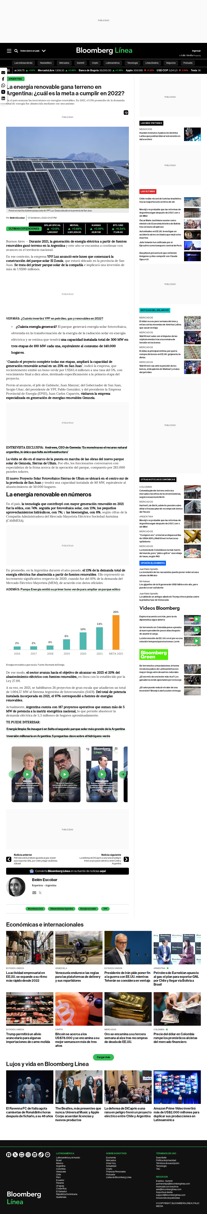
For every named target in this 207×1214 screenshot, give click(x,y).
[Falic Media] (181, 55)
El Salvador (61, 1191)
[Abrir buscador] (16, 51)
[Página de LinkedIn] (34, 1154)
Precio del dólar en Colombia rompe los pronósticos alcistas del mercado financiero (175, 1038)
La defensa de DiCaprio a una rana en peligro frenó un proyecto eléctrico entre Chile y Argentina (100, 861)
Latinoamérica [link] (113, 63)
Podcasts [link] (187, 63)
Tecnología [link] (132, 63)
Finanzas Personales (116, 1171)
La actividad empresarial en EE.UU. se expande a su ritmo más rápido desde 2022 (26, 976)
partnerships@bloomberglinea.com (173, 1183)
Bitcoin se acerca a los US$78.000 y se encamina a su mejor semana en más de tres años (77, 1040)
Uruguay (60, 1185)
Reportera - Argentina (44, 885)
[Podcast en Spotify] (47, 1154)
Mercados (111, 1160)
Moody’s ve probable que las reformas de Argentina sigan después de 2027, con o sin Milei (160, 212)
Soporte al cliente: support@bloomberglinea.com (170, 1193)
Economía (111, 1157)
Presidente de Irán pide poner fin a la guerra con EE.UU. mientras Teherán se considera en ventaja (127, 976)
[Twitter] (40, 893)
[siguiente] (126, 859)
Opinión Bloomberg (153, 563)
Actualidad (111, 1166)
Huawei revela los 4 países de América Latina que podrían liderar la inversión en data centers (159, 136)
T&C (158, 1169)
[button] (126, 112)
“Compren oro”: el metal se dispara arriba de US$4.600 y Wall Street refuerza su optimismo (160, 538)
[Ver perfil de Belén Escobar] (19, 887)
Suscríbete (161, 1157)
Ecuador (60, 1180)
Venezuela (61, 1171)
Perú (58, 1177)
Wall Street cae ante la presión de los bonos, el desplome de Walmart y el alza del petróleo (159, 369)
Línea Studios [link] (152, 63)
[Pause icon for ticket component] (8, 70)
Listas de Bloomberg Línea (118, 1177)
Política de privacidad (166, 1160)
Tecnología (161, 1166)
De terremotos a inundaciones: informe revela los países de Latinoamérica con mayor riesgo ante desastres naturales (159, 669)
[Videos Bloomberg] (170, 608)
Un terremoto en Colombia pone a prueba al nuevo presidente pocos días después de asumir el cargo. (160, 630)
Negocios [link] (171, 63)
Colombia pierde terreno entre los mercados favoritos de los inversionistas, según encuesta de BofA (160, 493)
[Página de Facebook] (8, 1154)
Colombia (60, 1169)
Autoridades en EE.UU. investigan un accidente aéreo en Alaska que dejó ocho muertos (160, 234)
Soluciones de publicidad (168, 1198)
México (59, 1163)
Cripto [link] (95, 63)
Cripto (109, 1169)
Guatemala (61, 1197)
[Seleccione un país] (44, 51)
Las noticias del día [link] (23, 63)
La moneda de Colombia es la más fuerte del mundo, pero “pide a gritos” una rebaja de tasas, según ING (160, 553)
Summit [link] (80, 63)
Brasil (59, 1160)
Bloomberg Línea (35, 909)
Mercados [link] (64, 63)
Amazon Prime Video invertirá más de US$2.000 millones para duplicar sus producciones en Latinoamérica (176, 1114)
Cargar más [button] (103, 1057)
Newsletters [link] (46, 63)
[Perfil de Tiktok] (41, 1154)
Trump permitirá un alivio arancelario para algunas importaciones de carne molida (28, 1038)
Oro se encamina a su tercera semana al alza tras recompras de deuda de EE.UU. (126, 1038)
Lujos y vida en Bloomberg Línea (47, 1064)
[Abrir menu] (9, 51)
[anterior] (8, 859)
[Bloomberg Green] (170, 654)
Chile (58, 1174)
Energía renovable (88, 909)
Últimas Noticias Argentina (61, 909)
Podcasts (110, 1174)
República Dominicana (66, 1194)
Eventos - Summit (164, 1181)
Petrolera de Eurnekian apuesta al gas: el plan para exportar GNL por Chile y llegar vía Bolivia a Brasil (35, 861)
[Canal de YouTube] (21, 1154)
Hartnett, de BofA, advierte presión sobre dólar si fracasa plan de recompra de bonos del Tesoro (161, 508)
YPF (105, 909)
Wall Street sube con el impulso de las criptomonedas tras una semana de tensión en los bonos (158, 339)
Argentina (15, 79)
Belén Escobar (17, 218)
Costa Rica (61, 1188)
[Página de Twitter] (15, 1154)
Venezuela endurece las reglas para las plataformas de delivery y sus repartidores (77, 976)
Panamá (60, 1183)
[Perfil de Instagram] (28, 1154)
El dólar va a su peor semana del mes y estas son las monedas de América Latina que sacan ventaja (160, 324)
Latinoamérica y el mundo (68, 1157)
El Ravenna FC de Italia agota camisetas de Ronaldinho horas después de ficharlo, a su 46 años (29, 1112)
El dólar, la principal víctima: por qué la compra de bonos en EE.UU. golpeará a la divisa (159, 354)
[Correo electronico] (34, 893)
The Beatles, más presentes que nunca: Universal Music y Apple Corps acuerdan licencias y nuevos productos (78, 1114)
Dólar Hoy (111, 1163)
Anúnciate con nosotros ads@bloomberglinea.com (168, 1188)
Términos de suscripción (167, 1163)
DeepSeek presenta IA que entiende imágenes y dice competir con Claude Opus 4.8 (158, 256)
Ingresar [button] (196, 50)
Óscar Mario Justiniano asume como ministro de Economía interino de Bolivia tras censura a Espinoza (159, 223)
